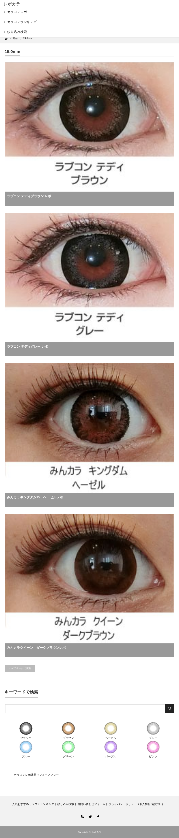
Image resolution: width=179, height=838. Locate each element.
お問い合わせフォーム (91, 804)
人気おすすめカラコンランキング (33, 804)
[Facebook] (97, 815)
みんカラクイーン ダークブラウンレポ (36, 647)
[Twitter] (89, 815)
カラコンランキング (22, 22)
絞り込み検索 (17, 32)
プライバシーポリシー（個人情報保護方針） (137, 804)
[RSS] (81, 815)
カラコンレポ (17, 12)
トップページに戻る (19, 668)
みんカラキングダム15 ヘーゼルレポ (35, 497)
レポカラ (11, 4)
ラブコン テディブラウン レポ (29, 196)
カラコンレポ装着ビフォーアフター (36, 774)
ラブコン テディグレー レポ (27, 346)
